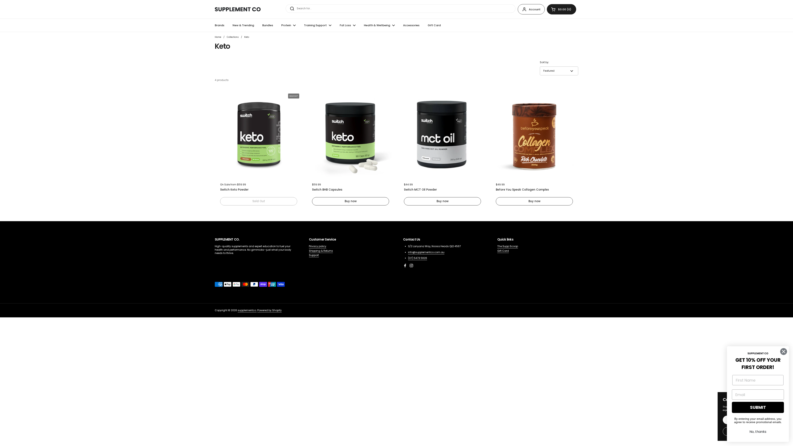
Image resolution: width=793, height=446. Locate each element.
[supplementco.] (238, 9)
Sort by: (544, 62)
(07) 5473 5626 (417, 258)
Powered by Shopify (269, 310)
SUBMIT (758, 407)
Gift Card (503, 251)
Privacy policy (317, 246)
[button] (561, 9)
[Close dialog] (783, 351)
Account (534, 9)
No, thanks (757, 431)
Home (218, 37)
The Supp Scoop (507, 246)
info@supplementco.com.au (426, 252)
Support (314, 255)
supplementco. (247, 310)
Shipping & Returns (321, 251)
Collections (233, 37)
